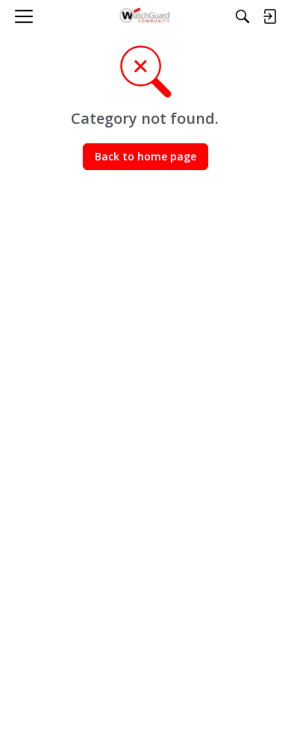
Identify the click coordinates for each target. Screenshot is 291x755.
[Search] (242, 16)
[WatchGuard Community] (146, 16)
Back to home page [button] (145, 156)
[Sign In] (269, 16)
